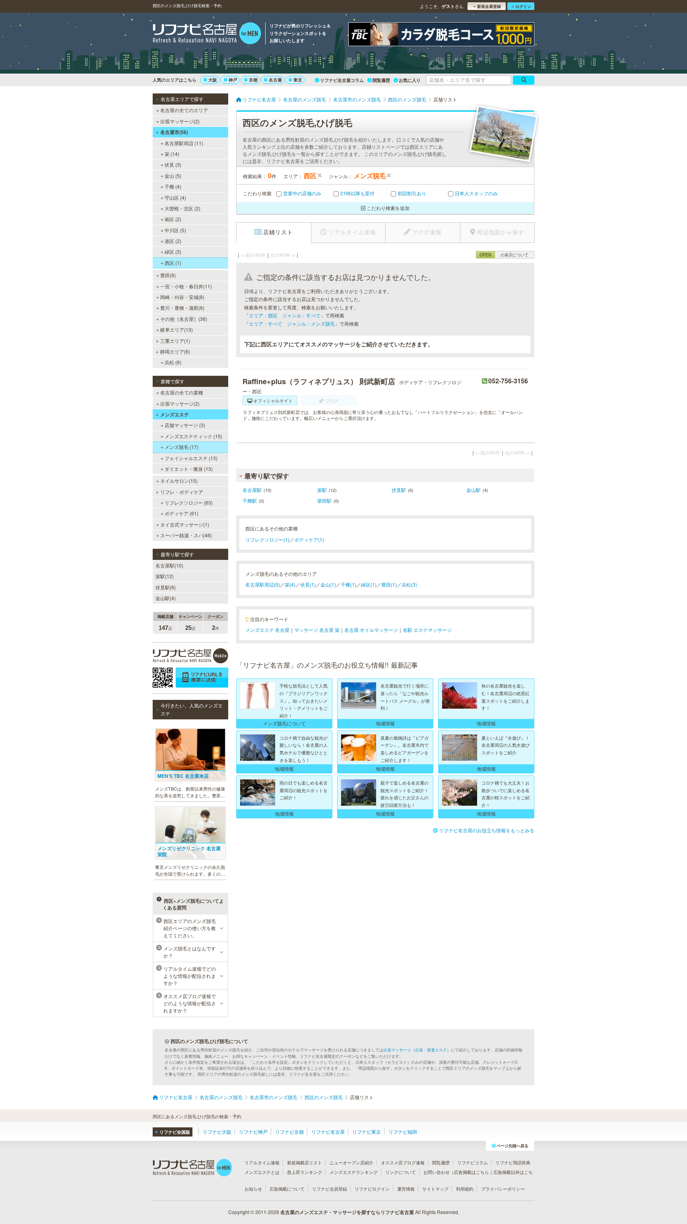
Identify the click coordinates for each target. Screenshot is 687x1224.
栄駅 (322, 489)
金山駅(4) (165, 598)
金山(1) (328, 584)
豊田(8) (168, 275)
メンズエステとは (262, 1172)
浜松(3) (409, 584)
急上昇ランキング (304, 1172)
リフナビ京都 (289, 1131)
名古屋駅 (252, 489)
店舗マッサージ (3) (185, 425)
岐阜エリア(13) (176, 329)
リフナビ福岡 (402, 1131)
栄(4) (290, 584)
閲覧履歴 (381, 80)
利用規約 (465, 1188)
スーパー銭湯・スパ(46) (186, 535)
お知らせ (253, 1188)
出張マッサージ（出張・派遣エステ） (417, 1050)
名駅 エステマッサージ (427, 629)
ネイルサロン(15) (179, 480)
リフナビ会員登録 (329, 1188)
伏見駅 (399, 489)
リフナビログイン (372, 1188)
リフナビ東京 (366, 1131)
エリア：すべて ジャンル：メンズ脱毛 (292, 323)
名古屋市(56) (174, 132)
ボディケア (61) (181, 513)
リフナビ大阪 (217, 1131)
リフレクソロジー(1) (267, 539)
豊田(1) (389, 584)
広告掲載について (287, 1188)
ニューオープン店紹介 (351, 1162)
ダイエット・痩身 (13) (189, 468)
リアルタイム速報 (262, 1162)
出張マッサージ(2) (180, 121)
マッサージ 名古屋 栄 (317, 629)
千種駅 (250, 500)
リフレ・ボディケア (181, 491)
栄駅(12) (164, 576)
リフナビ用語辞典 (512, 1162)
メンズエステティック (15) (193, 436)
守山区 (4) (175, 197)
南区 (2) (173, 219)
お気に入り (410, 80)
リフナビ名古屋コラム (342, 80)
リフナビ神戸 (253, 1131)
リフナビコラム (472, 1162)
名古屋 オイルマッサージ (371, 629)
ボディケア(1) (309, 539)
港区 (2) (173, 240)
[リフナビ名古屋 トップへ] (207, 34)
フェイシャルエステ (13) (191, 458)
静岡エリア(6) (175, 351)
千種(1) (348, 584)
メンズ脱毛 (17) (181, 446)
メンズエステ (174, 414)
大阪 (212, 80)
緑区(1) (368, 584)
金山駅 (473, 489)
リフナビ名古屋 (328, 1131)
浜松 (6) (173, 362)
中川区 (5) (175, 230)
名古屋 (275, 80)
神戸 (233, 80)
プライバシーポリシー (503, 1188)
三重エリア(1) (175, 340)
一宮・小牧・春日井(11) (186, 286)
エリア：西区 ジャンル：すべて (284, 315)
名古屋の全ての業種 (181, 392)
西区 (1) (173, 262)
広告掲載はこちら (471, 1172)
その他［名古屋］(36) (183, 318)
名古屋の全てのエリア (184, 110)
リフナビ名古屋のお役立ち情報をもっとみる (486, 830)
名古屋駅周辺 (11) (184, 143)
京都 (253, 80)
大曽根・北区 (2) (182, 208)
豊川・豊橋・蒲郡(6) (182, 307)
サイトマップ (435, 1188)
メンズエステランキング (354, 1172)
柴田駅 (324, 500)
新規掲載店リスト (304, 1162)
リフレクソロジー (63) (189, 502)
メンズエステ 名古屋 (267, 629)
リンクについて (400, 1172)
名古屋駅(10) (169, 565)
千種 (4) (173, 186)
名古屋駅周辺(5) (262, 584)
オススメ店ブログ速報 (403, 1162)
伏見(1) (308, 584)
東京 (297, 80)
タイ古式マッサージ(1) (184, 524)
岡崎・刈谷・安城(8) (182, 296)
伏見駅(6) (165, 587)
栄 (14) (172, 153)
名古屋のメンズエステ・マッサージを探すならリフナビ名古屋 (347, 1212)
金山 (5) (173, 175)
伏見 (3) (173, 164)
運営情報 (406, 1188)
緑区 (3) (173, 251)
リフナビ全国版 (174, 1132)
